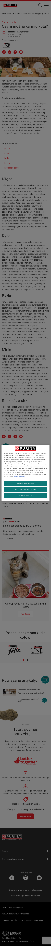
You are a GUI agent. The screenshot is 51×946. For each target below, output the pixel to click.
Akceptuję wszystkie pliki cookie (25, 489)
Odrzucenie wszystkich (25, 495)
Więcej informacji (19, 476)
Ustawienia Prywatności (25, 483)
